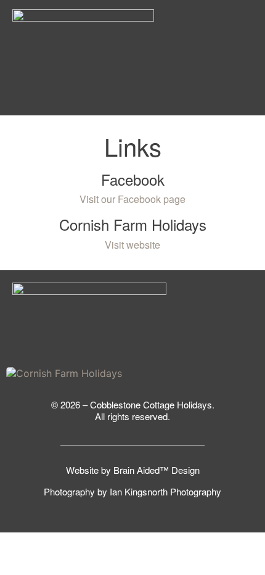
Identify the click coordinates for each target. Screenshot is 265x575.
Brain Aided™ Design (156, 469)
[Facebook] (237, 61)
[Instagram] (237, 27)
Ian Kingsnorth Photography (165, 491)
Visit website (132, 245)
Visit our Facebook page (133, 199)
